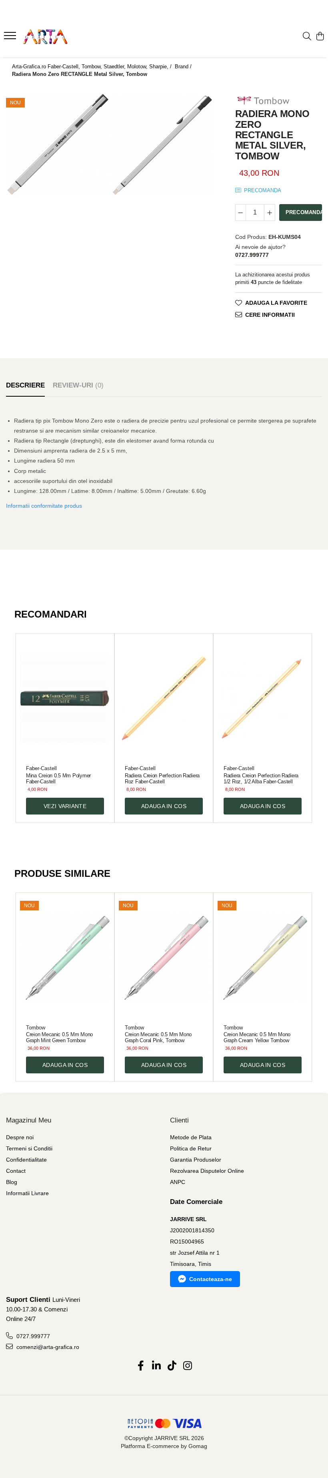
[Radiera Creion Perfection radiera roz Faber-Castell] (164, 698)
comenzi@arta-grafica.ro (47, 1347)
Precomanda (304, 212)
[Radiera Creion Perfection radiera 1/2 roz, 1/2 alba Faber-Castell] (263, 698)
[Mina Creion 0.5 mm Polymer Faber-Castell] (65, 698)
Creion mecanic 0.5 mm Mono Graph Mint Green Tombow (59, 1037)
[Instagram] (187, 1366)
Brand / (184, 67)
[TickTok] (172, 1366)
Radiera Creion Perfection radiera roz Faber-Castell (162, 779)
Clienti (179, 1120)
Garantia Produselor (195, 1159)
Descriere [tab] (25, 385)
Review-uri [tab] (78, 385)
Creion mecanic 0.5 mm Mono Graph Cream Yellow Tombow (257, 1037)
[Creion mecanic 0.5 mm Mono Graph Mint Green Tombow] (65, 957)
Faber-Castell (41, 768)
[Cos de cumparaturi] (320, 37)
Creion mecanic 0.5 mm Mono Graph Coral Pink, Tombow (158, 1037)
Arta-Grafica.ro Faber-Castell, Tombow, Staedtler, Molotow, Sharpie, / (92, 67)
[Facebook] (141, 1366)
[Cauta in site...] (307, 37)
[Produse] (11, 38)
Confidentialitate (26, 1159)
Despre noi (20, 1137)
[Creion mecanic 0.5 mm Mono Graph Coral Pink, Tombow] (164, 957)
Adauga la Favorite (276, 303)
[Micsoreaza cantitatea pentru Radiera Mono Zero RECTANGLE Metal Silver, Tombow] (240, 212)
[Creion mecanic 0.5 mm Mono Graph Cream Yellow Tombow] (263, 957)
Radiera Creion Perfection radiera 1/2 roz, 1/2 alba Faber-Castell (261, 779)
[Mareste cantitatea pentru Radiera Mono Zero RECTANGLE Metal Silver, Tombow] (269, 212)
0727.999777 (32, 1336)
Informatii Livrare (27, 1193)
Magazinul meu (28, 1120)
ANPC (177, 1182)
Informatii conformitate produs (44, 506)
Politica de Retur (191, 1148)
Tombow (35, 1028)
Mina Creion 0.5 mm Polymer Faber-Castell (58, 779)
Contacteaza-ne (210, 1279)
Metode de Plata (191, 1137)
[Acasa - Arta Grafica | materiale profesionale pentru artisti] (54, 37)
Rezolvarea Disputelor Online (207, 1171)
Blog (11, 1182)
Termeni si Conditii (29, 1148)
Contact (16, 1171)
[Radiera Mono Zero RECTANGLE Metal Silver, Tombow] (57, 144)
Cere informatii (270, 315)
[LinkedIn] (156, 1366)
